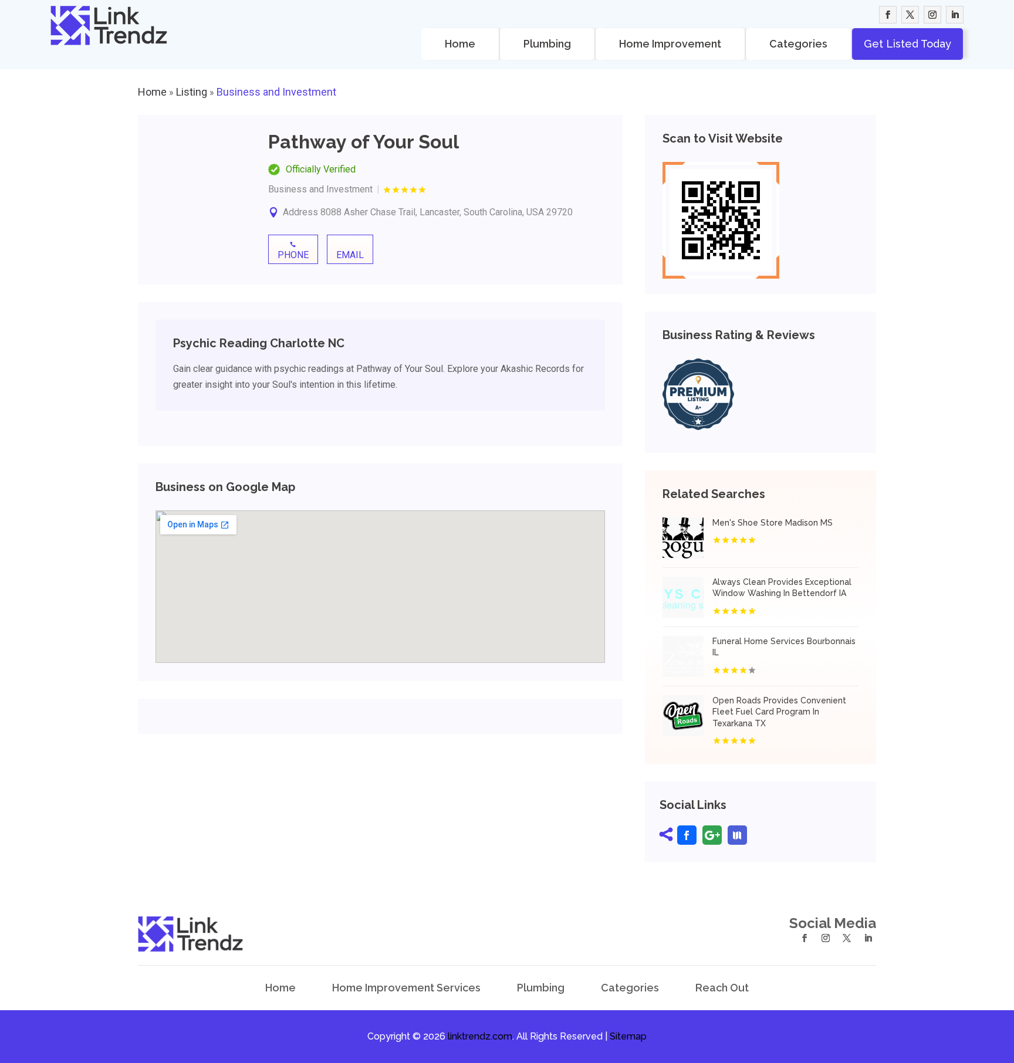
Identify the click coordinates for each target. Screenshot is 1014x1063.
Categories (798, 44)
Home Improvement (670, 44)
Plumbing (547, 44)
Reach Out (722, 988)
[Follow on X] (910, 14)
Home (460, 44)
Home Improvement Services (406, 988)
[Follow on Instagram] (932, 14)
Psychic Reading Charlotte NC (258, 343)
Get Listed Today (907, 44)
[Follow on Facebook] (888, 14)
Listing (191, 92)
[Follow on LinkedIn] (955, 14)
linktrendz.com (480, 1036)
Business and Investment (276, 92)
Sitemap (628, 1036)
